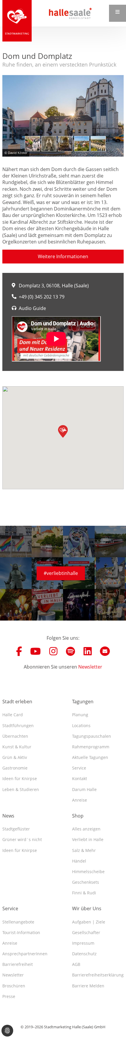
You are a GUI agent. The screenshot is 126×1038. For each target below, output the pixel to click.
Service (79, 768)
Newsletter (90, 667)
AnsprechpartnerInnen (24, 953)
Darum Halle (84, 789)
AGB (76, 964)
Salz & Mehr (84, 850)
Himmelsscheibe (88, 871)
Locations (81, 725)
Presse (8, 996)
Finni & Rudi (84, 893)
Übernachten (15, 736)
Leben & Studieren (20, 789)
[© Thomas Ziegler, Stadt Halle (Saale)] (49, 143)
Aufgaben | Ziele (88, 922)
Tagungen (82, 701)
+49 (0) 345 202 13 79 (41, 297)
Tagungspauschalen (91, 736)
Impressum (83, 943)
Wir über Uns (86, 908)
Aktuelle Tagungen (90, 757)
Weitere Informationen (63, 256)
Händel (79, 861)
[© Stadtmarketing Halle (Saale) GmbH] (32, 143)
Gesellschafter (86, 932)
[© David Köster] (63, 115)
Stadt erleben (17, 701)
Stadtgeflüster (16, 829)
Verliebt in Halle (87, 839)
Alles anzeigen (86, 829)
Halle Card (12, 714)
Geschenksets (85, 882)
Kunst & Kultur (16, 747)
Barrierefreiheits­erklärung (98, 975)
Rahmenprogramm (90, 747)
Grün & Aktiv (14, 757)
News (8, 816)
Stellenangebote (18, 922)
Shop (78, 816)
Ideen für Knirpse (19, 778)
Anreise (79, 800)
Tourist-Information (21, 932)
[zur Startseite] (17, 20)
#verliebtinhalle (61, 573)
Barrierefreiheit (17, 964)
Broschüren (13, 986)
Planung (80, 714)
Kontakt (79, 778)
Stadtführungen (18, 725)
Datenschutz (84, 953)
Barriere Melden (88, 986)
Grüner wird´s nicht (22, 839)
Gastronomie (15, 768)
